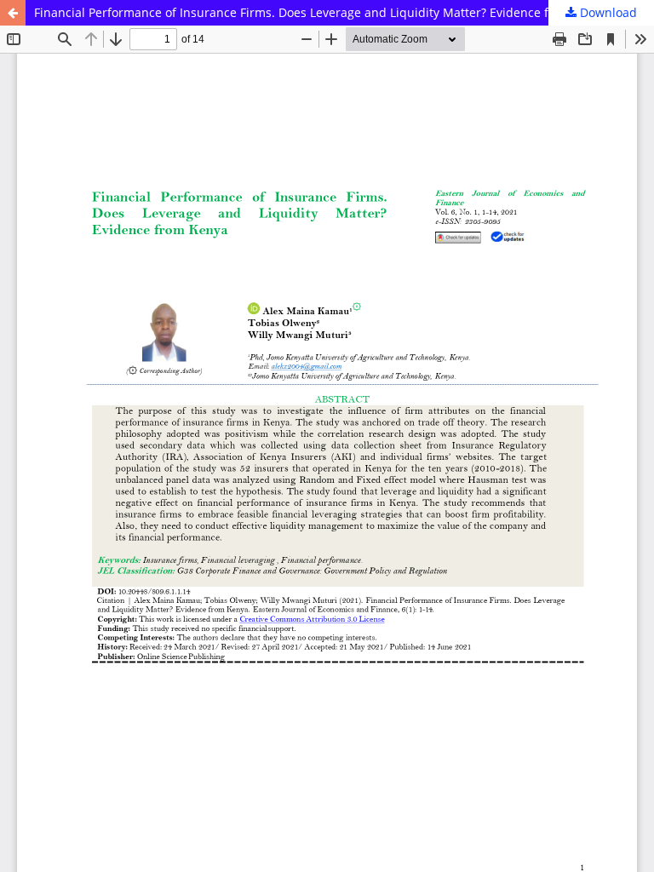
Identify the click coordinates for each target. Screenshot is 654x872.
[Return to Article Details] (13, 13)
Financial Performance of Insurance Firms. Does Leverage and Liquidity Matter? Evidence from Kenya (322, 12)
